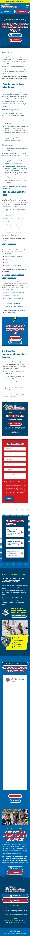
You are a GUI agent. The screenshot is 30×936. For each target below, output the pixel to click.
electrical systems (6, 58)
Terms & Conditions (16, 933)
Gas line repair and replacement (13, 225)
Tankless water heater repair (12, 214)
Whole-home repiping (10, 222)
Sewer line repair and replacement (14, 256)
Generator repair (9, 298)
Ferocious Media (16, 931)
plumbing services (18, 202)
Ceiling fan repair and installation (14, 306)
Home (3, 52)
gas (12, 168)
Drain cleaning (8, 262)
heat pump (18, 94)
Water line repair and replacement (14, 219)
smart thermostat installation (17, 101)
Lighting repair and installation (13, 303)
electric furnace (18, 168)
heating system (9, 155)
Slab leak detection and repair (13, 265)
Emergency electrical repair (12, 295)
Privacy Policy (16, 492)
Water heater (8, 209)
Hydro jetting (8, 259)
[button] (27, 6)
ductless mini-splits (7, 94)
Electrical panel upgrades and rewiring (15, 292)
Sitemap (24, 933)
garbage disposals (16, 234)
